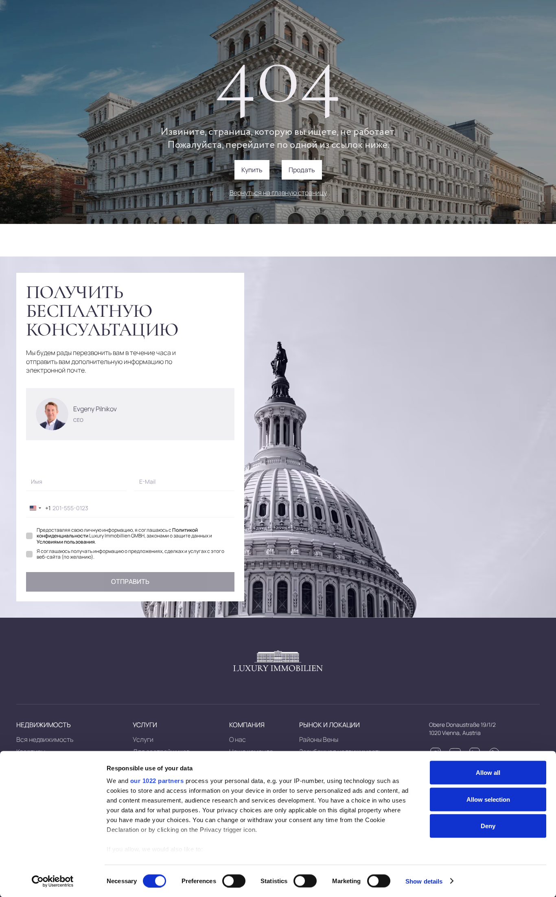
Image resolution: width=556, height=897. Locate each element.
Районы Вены (318, 739)
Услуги (143, 739)
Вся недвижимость (44, 739)
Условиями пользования (66, 541)
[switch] (233, 880)
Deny (488, 825)
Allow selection (488, 799)
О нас (237, 739)
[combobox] (38, 508)
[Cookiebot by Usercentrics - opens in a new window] (52, 881)
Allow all (488, 772)
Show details (423, 880)
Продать (302, 169)
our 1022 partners (157, 780)
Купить (252, 169)
